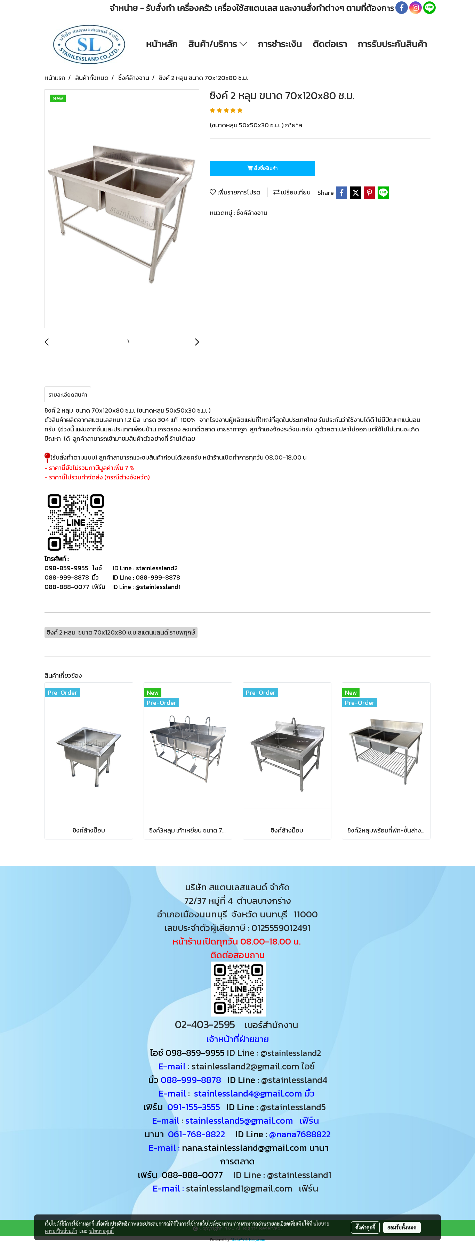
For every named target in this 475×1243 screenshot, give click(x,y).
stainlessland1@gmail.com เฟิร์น (254, 1188)
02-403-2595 (205, 1024)
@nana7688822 (300, 1134)
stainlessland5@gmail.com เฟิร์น (252, 1120)
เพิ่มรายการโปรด (238, 192)
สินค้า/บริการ (213, 43)
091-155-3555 (193, 1107)
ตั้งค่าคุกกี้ (365, 1227)
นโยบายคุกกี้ (101, 1231)
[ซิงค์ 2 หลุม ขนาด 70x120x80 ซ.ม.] (122, 209)
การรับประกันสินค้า (392, 43)
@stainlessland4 (294, 1079)
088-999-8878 (191, 1079)
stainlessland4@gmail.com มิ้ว (254, 1093)
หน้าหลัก (162, 43)
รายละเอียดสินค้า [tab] (67, 394)
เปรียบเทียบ (295, 192)
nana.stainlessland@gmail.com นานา (254, 1147)
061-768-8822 (197, 1134)
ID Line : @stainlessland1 (283, 1174)
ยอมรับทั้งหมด (402, 1227)
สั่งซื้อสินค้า (265, 168)
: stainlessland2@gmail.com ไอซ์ (251, 1066)
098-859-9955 (195, 1052)
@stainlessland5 (295, 1107)
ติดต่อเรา (330, 43)
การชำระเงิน (280, 43)
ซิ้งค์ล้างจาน (251, 212)
